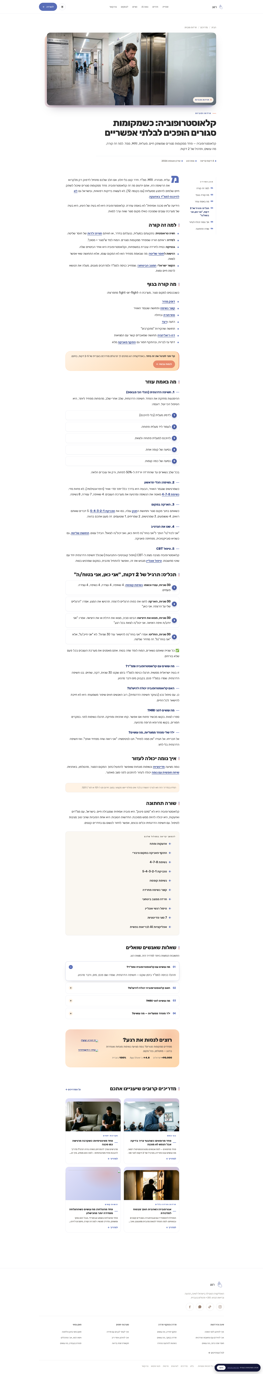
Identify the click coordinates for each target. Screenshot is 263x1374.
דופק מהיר (168, 301)
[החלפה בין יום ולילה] (62, 7)
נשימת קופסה (134, 585)
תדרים (155, 6)
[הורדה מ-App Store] (85, 1043)
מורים (134, 6)
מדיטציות (159, 767)
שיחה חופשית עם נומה (165, 772)
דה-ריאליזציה (166, 335)
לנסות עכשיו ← (164, 364)
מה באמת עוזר (202, 201)
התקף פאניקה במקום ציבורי (149, 853)
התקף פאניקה (127, 342)
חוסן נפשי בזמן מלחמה (71, 1331)
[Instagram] (220, 1307)
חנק (134, 511)
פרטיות (166, 1366)
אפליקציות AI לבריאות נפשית (148, 927)
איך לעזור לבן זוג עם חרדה (118, 1331)
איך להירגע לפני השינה (214, 1331)
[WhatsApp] (200, 1307)
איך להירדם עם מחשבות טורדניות (210, 1337)
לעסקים (124, 6)
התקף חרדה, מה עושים (167, 1331)
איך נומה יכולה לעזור (199, 222)
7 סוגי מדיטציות (157, 917)
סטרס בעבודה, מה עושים (70, 1343)
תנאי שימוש (155, 1366)
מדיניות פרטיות (233, 1367)
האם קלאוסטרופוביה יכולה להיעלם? (152, 988)
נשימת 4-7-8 (170, 494)
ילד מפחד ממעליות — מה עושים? (154, 1013)
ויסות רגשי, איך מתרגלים (71, 1337)
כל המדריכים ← (73, 1089)
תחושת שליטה (80, 533)
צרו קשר (113, 6)
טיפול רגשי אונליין (156, 908)
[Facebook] (190, 1307)
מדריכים (204, 27)
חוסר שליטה (156, 253)
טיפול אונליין (154, 561)
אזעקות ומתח (158, 843)
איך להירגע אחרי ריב (120, 1337)
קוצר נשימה (167, 308)
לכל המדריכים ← (216, 1352)
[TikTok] (210, 1307)
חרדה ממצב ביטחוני (154, 899)
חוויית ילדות (94, 233)
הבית (213, 27)
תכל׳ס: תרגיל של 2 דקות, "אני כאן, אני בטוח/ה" (199, 212)
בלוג (192, 1366)
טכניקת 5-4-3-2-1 (102, 511)
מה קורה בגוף (202, 194)
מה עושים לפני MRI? (161, 1001)
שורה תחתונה (202, 228)
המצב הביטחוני (146, 265)
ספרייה (165, 6)
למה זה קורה (202, 188)
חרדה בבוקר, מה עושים (167, 1337)
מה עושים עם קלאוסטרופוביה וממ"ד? (151, 967)
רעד (164, 321)
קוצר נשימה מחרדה (155, 890)
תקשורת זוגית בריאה (120, 1343)
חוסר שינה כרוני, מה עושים (213, 1343)
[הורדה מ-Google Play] (85, 1053)
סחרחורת (169, 315)
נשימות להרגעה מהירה (167, 1343)
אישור (221, 1367)
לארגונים (174, 1366)
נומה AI (145, 6)
